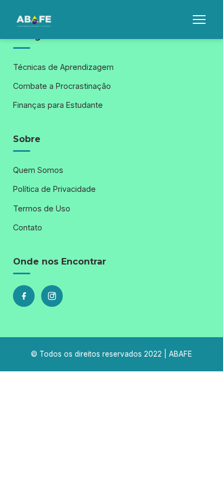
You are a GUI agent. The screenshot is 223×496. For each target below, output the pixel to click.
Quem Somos (38, 170)
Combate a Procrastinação (62, 86)
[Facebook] (24, 296)
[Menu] (199, 19)
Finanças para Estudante (58, 104)
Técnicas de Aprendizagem (63, 67)
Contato (27, 227)
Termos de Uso (41, 208)
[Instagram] (52, 296)
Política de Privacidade (54, 189)
